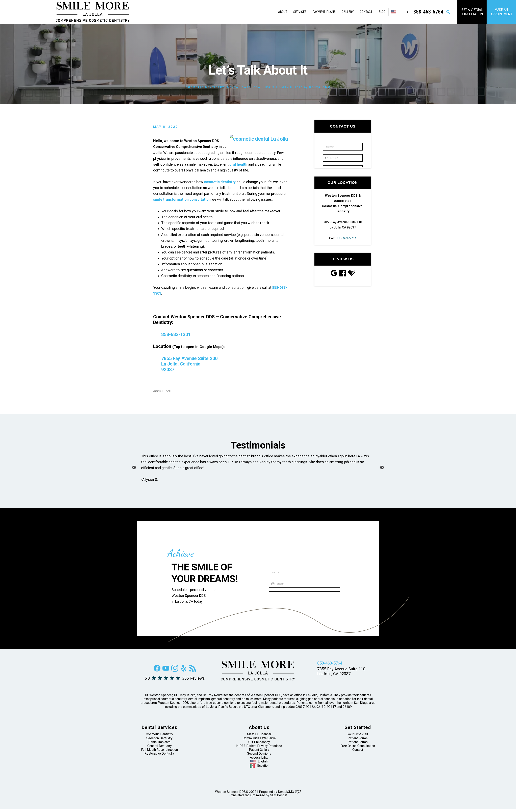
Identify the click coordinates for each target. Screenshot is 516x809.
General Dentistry (159, 746)
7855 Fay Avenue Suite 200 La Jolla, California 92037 (189, 364)
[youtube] (165, 670)
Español (262, 765)
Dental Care (239, 87)
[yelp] (183, 670)
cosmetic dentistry (220, 182)
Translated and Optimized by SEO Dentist (258, 795)
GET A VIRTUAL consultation (472, 11)
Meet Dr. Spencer (259, 734)
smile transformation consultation (182, 199)
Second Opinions (259, 753)
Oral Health (265, 87)
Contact (357, 750)
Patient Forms (358, 738)
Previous (134, 468)
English (263, 761)
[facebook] (157, 670)
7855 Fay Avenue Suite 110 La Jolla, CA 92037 (341, 671)
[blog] (192, 670)
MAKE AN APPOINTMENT (501, 11)
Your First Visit (357, 734)
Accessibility (259, 757)
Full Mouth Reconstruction (159, 750)
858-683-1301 (176, 334)
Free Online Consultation (357, 746)
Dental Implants (159, 742)
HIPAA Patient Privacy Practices (259, 746)
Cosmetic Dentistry (205, 87)
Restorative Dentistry (160, 753)
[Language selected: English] (399, 12)
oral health (238, 164)
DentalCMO (286, 792)
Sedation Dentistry (159, 738)
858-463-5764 (346, 238)
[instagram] (174, 670)
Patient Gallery (259, 750)
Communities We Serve (259, 738)
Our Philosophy (259, 742)
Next (382, 468)
